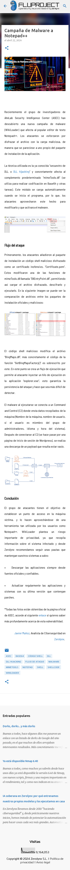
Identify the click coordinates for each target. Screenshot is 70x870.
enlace (43, 615)
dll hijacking (13, 661)
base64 (20, 656)
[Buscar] (65, 5)
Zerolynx (59, 639)
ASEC (8, 656)
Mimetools (12, 667)
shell (40, 667)
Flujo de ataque (34, 661)
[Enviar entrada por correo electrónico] (6, 651)
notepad (28, 667)
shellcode (54, 667)
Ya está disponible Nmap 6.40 (20, 761)
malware (54, 661)
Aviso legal (43, 862)
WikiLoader (12, 673)
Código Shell (35, 656)
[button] (6, 48)
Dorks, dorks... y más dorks (19, 726)
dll (49, 656)
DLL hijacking (21, 171)
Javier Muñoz (21, 633)
